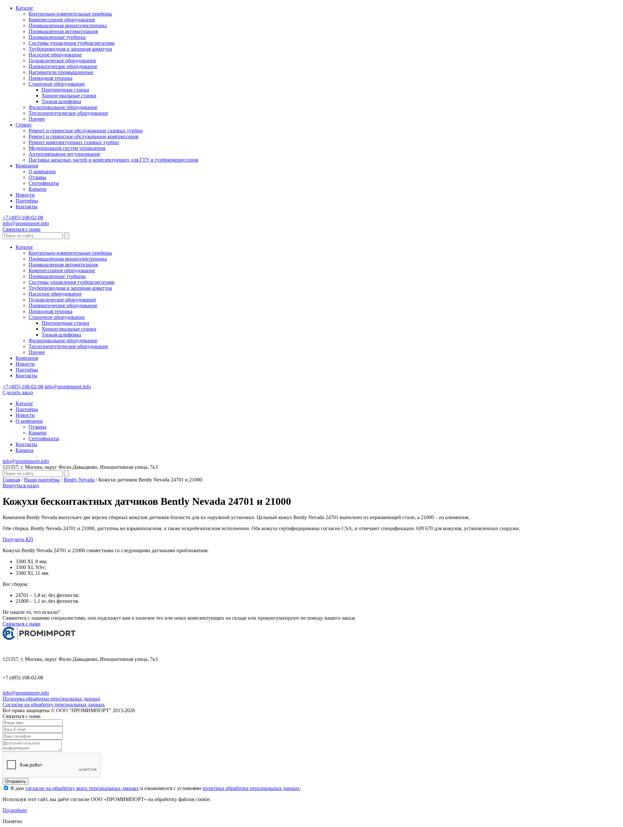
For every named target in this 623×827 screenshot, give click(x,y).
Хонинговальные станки (69, 95)
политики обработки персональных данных (251, 788)
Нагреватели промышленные (61, 72)
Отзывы (37, 177)
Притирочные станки (65, 89)
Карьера (37, 189)
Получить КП (18, 539)
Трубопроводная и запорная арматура (70, 49)
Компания (27, 165)
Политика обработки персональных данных (51, 698)
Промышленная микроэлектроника (68, 25)
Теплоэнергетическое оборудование (68, 113)
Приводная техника (50, 78)
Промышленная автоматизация (63, 31)
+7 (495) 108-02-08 (23, 217)
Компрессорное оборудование (62, 19)
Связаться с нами (22, 229)
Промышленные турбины (57, 37)
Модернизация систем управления (67, 148)
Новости (25, 195)
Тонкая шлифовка (61, 101)
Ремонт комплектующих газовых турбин (74, 142)
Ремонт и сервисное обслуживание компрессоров (84, 136)
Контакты (26, 206)
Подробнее (15, 810)
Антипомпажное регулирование (64, 154)
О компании (42, 171)
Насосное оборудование (55, 54)
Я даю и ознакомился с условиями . (155, 788)
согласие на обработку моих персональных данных (82, 788)
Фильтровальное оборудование (63, 107)
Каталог (24, 8)
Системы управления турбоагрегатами (72, 43)
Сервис (24, 125)
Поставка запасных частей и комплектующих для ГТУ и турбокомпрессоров (113, 160)
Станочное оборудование (57, 84)
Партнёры (27, 200)
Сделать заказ (18, 392)
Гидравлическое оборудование (62, 60)
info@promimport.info (26, 223)
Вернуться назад (21, 485)
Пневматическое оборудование (63, 66)
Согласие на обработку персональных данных (54, 704)
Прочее (37, 119)
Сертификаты (44, 183)
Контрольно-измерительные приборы (70, 14)
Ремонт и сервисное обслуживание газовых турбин (86, 130)
